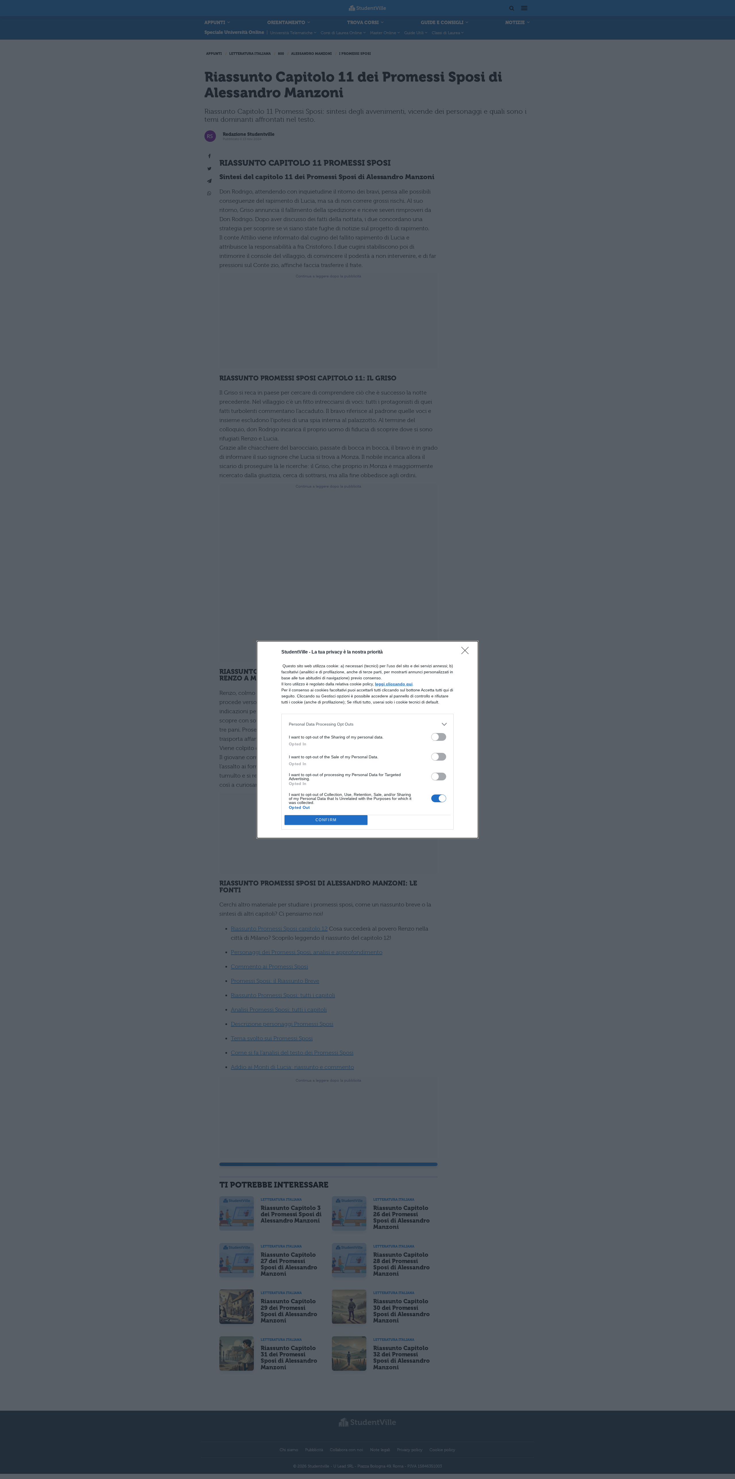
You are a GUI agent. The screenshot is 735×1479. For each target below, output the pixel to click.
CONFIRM (326, 820)
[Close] (466, 652)
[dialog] (367, 739)
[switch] (438, 737)
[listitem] (367, 724)
